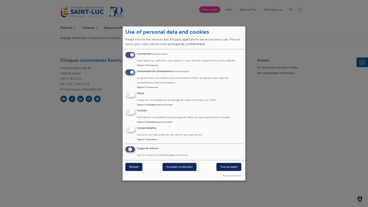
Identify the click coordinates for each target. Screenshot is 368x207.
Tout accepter (228, 166)
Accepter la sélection (179, 166)
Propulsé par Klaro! (232, 175)
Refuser (134, 166)
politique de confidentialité (186, 44)
